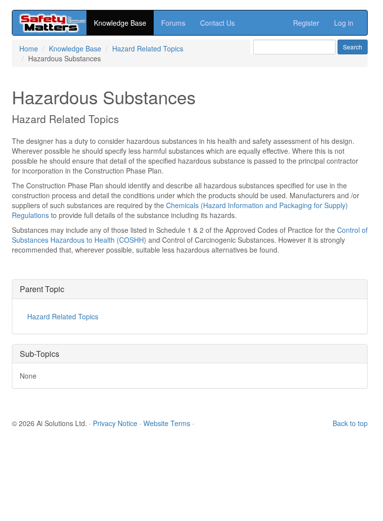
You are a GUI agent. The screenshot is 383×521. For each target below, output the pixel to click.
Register (306, 23)
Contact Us (217, 23)
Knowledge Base (120, 23)
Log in (343, 23)
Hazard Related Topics (147, 48)
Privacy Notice (115, 423)
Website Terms (166, 423)
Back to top (350, 423)
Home (28, 48)
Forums (173, 23)
